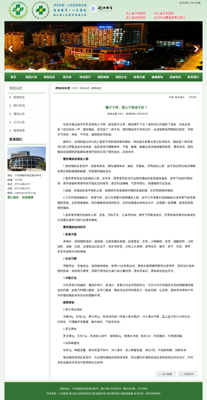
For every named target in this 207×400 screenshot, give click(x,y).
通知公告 (19, 113)
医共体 (67, 77)
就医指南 (103, 77)
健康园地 (157, 77)
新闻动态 (19, 97)
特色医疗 (85, 77)
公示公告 (19, 122)
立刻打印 (189, 374)
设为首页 (184, 2)
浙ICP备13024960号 (110, 388)
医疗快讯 (19, 105)
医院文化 (121, 77)
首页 (13, 77)
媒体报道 (19, 130)
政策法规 (139, 77)
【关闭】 (192, 97)
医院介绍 (31, 77)
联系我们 (193, 77)
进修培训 (175, 77)
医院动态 (49, 77)
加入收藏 (196, 2)
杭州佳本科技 (153, 393)
